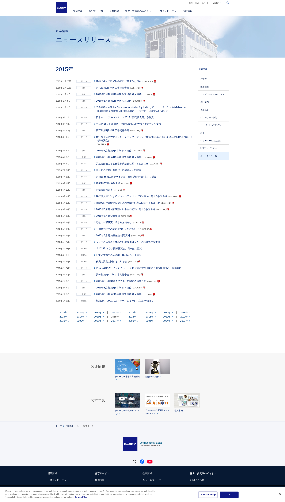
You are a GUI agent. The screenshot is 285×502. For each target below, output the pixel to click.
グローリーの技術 (208, 117)
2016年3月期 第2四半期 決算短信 (113, 101)
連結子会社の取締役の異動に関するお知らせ (124, 81)
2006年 (132, 321)
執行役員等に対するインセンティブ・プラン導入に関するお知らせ (131, 196)
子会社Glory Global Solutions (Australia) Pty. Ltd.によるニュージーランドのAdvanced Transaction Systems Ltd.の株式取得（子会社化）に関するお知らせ (141, 109)
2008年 (98, 321)
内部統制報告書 (104, 189)
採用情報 (99, 480)
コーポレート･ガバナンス (212, 94)
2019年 (184, 312)
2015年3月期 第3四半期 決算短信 (113, 287)
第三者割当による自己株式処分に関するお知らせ (122, 163)
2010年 (63, 321)
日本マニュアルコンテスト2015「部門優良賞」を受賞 (125, 117)
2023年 (115, 312)
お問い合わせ (197, 480)
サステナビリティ (57, 480)
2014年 (132, 317)
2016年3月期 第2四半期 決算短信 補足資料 (118, 94)
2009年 (80, 321)
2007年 (115, 321)
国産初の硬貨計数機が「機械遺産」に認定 (118, 170)
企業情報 (203, 69)
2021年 (149, 312)
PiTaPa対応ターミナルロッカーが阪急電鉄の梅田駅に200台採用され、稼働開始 (138, 268)
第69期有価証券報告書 (108, 183)
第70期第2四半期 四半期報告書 (112, 87)
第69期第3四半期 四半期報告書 (112, 274)
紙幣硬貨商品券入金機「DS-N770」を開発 (119, 255)
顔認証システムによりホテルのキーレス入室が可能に (124, 300)
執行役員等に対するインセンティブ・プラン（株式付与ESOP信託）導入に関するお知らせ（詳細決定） (144, 139)
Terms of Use (81, 497)
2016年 (98, 317)
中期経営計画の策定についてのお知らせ (117, 229)
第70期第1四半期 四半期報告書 (112, 130)
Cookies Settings (208, 495)
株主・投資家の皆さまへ (203, 473)
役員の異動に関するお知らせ (111, 261)
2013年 (149, 317)
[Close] (280, 494)
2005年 (149, 321)
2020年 (167, 312)
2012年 (167, 317)
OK (229, 495)
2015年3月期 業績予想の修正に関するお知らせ (121, 281)
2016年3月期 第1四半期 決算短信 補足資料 (118, 157)
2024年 (98, 312)
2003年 (184, 321)
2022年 (132, 312)
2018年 (63, 317)
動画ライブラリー (208, 148)
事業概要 (204, 110)
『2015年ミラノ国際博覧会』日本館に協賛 (119, 248)
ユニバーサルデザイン (210, 125)
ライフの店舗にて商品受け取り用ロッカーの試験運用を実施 (128, 242)
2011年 (184, 317)
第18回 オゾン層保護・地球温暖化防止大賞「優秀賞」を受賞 (128, 124)
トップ (59, 426)
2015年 (115, 317)
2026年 (63, 312)
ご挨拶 (203, 79)
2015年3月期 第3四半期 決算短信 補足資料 (118, 294)
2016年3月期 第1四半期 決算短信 (113, 150)
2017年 (80, 317)
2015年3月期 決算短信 (108, 216)
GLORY (61, 7)
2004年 (167, 321)
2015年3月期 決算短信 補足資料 (113, 235)
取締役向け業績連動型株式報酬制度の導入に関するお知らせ (128, 203)
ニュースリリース (208, 156)
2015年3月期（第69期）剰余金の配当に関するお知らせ (125, 209)
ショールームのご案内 (210, 140)
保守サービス (102, 473)
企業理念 (204, 86)
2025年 (80, 312)
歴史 (202, 133)
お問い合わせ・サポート (199, 3)
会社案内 (204, 102)
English (216, 3)
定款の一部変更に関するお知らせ (114, 222)
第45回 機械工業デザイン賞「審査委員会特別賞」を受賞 (126, 176)
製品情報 (52, 473)
